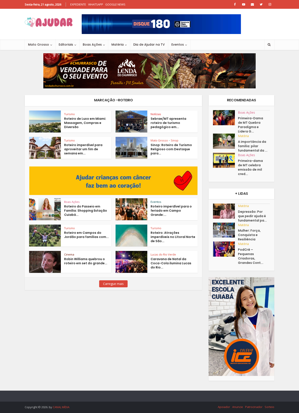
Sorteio (269, 407)
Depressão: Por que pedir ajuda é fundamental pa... (252, 216)
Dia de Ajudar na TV (149, 44)
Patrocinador (253, 407)
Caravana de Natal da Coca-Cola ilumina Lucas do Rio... (171, 263)
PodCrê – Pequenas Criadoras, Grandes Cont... (250, 256)
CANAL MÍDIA (61, 407)
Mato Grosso (38, 44)
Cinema (69, 254)
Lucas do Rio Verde (163, 254)
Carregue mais (113, 284)
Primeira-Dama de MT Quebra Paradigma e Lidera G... (250, 125)
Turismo (69, 114)
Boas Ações (92, 44)
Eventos (177, 44)
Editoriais (66, 44)
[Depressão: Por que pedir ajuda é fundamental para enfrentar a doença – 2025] (225, 211)
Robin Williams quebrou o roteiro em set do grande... (85, 261)
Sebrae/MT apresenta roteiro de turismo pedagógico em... (168, 122)
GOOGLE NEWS (115, 4)
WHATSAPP (95, 4)
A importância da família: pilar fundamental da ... (252, 146)
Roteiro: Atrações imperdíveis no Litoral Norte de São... (173, 237)
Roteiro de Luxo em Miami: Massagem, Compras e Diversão (85, 122)
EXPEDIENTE (78, 4)
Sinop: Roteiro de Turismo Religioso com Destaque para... (171, 149)
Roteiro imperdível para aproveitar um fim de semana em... (83, 149)
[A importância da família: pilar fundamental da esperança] (225, 141)
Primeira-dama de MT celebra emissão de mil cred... (250, 167)
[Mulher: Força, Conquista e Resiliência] (225, 230)
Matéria (117, 44)
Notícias (156, 114)
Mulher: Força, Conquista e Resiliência (249, 234)
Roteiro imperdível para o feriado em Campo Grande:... (171, 210)
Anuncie (237, 407)
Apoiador (224, 407)
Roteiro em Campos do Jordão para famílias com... (86, 235)
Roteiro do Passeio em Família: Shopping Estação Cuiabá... (85, 210)
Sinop (174, 140)
